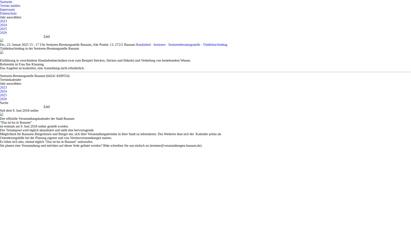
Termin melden (10, 5)
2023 (3, 21)
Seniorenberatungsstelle (184, 44)
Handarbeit (143, 44)
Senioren (159, 44)
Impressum (7, 9)
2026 (3, 32)
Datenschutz (8, 13)
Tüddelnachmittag (215, 44)
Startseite (6, 2)
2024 (3, 25)
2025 (3, 29)
